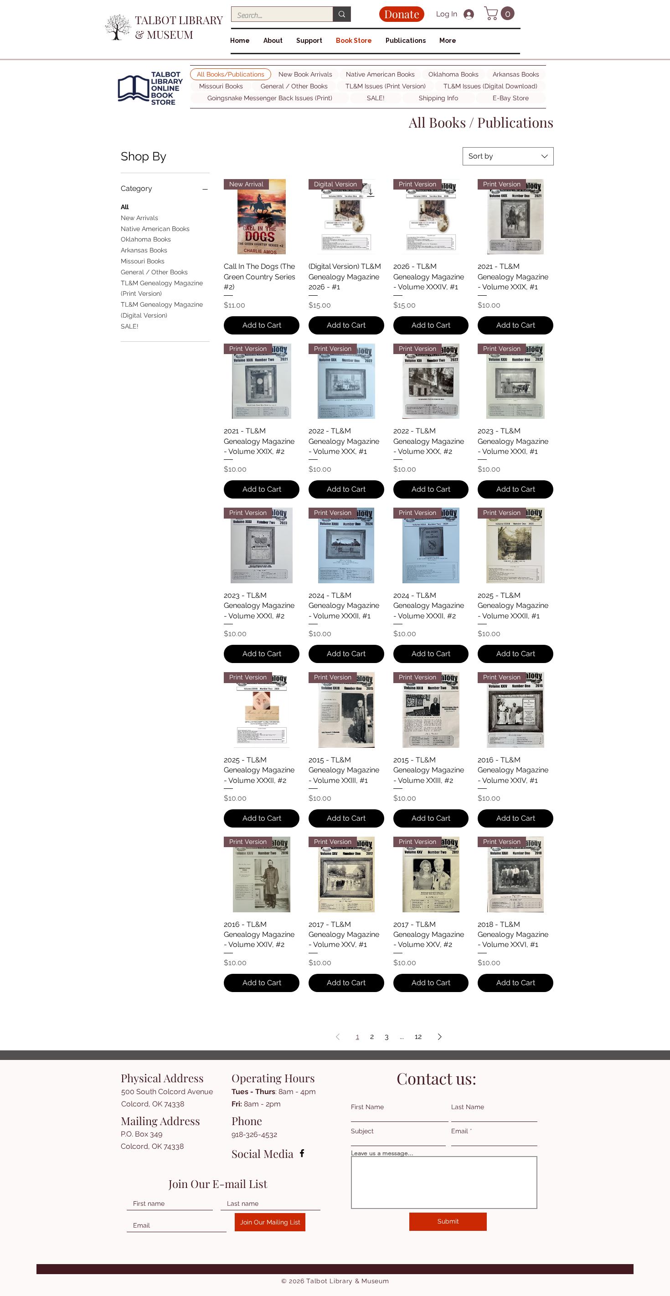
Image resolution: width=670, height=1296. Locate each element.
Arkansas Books (144, 250)
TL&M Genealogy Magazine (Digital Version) (162, 310)
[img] (150, 105)
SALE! (130, 326)
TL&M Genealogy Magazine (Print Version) (162, 288)
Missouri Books (143, 261)
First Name (367, 1107)
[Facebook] (302, 1153)
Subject (362, 1131)
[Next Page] (439, 1037)
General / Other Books (154, 272)
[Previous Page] (337, 1037)
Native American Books (155, 228)
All (125, 207)
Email (459, 1131)
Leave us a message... (382, 1153)
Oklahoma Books (146, 239)
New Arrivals (139, 217)
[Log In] (469, 14)
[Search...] (341, 14)
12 (418, 1036)
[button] (501, 13)
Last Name (467, 1107)
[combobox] (508, 156)
